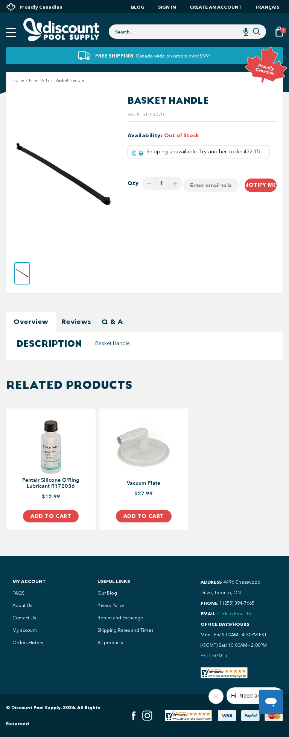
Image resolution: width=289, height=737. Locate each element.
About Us (22, 605)
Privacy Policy (110, 605)
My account (24, 630)
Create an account (216, 7)
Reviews (76, 322)
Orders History (27, 642)
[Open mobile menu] (11, 32)
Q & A (112, 322)
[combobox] (187, 31)
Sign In (167, 7)
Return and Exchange (120, 617)
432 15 (251, 152)
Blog (137, 7)
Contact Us (24, 617)
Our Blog (107, 593)
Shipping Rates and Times (125, 630)
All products (110, 642)
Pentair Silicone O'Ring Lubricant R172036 (50, 483)
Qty (133, 183)
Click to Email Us (234, 613)
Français (267, 7)
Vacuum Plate (143, 483)
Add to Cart (50, 516)
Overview (31, 322)
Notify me (261, 185)
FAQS (18, 593)
